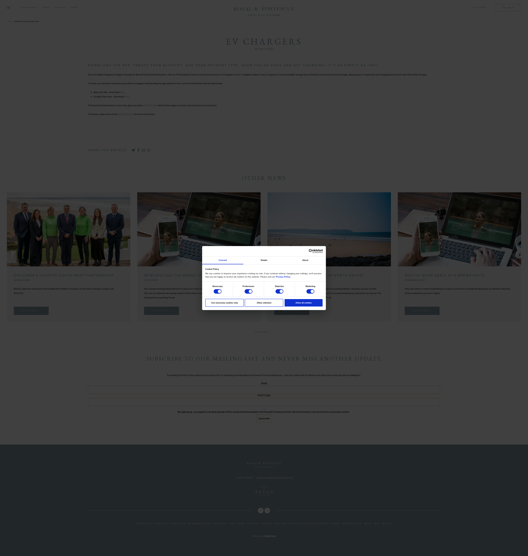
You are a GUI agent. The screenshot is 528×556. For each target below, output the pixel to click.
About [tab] (305, 260)
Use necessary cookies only (224, 303)
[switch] (248, 291)
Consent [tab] (223, 260)
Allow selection (264, 303)
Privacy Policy (283, 276)
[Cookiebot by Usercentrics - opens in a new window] (311, 251)
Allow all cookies (303, 303)
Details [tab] (264, 260)
